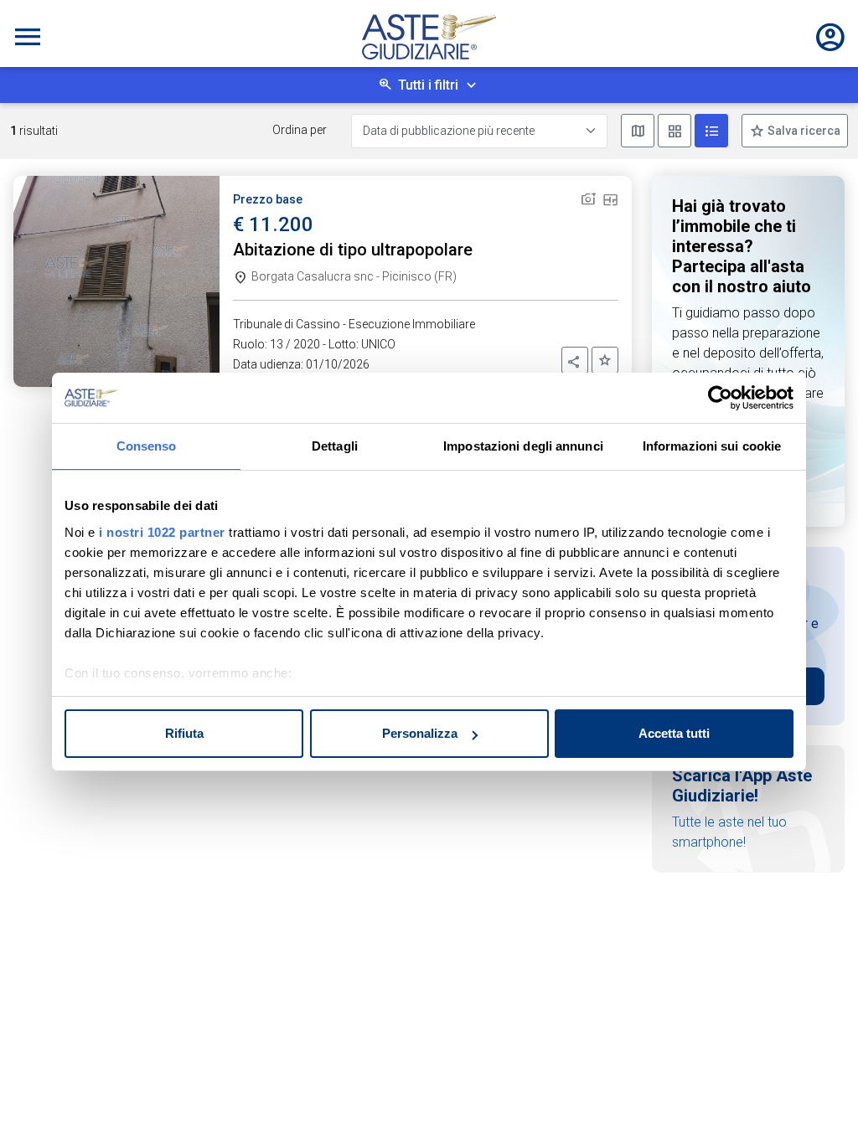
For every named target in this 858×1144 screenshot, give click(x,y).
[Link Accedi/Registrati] (830, 36)
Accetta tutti (674, 733)
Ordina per (299, 130)
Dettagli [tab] (335, 446)
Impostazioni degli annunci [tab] (523, 446)
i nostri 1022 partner (162, 532)
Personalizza (419, 733)
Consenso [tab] (146, 446)
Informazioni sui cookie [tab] (712, 446)
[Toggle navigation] (27, 36)
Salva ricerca (802, 130)
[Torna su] (818, 1104)
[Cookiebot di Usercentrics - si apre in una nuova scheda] (720, 397)
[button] (574, 360)
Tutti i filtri (428, 85)
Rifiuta (184, 733)
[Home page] (429, 37)
